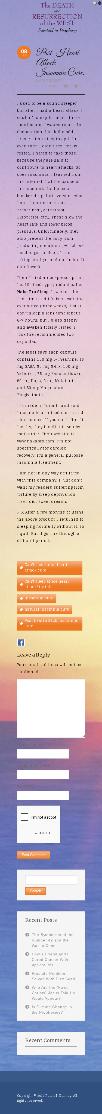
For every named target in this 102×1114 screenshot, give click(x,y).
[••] (51, 17)
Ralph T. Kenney (48, 80)
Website (25, 786)
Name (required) (34, 745)
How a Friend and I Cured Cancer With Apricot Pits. (50, 959)
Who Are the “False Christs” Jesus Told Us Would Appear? (53, 993)
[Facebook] (21, 642)
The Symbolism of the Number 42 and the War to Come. (53, 940)
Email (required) (34, 765)
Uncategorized (48, 86)
